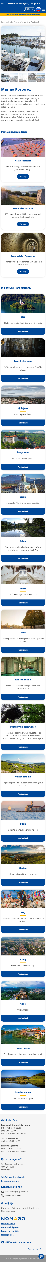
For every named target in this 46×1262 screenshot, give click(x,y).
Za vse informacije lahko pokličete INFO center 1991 (23, 14)
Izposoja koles (7, 1235)
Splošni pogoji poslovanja (13, 1177)
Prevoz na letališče (10, 1231)
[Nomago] (23, 1218)
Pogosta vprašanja (10, 1181)
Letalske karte (8, 1223)
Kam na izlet (6, 22)
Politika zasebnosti (33, 1259)
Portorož (18, 22)
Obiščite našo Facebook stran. (18, 1242)
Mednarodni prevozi (10, 1227)
